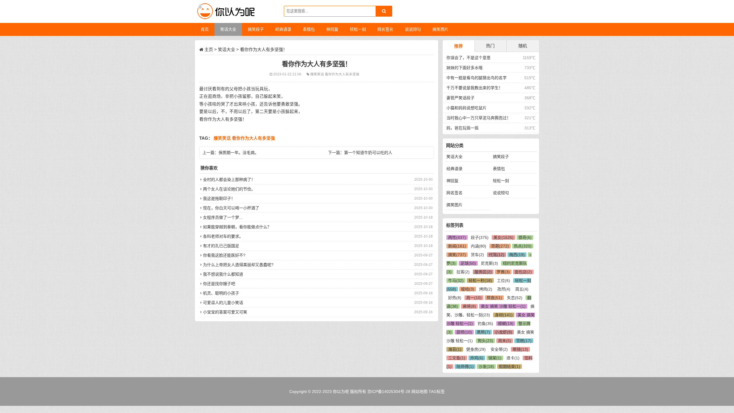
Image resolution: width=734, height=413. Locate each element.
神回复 (452, 180)
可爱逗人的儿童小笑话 (223, 302)
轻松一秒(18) (480, 280)
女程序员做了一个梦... (223, 217)
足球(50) (468, 263)
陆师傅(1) (465, 366)
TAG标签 (437, 391)
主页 (208, 49)
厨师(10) (464, 332)
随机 (522, 45)
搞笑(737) (457, 254)
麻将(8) (469, 306)
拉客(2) (463, 272)
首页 (205, 29)
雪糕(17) (524, 340)
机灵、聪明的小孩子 (221, 293)
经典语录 (454, 168)
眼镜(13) (520, 349)
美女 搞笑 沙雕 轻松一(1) (503, 306)
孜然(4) (503, 289)
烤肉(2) (485, 289)
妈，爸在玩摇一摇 (462, 128)
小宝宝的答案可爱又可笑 (225, 312)
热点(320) (523, 246)
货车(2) (477, 254)
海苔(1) (454, 349)
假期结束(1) (509, 366)
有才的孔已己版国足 (221, 245)
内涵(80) (478, 246)
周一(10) (474, 297)
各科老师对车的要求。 (223, 236)
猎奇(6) (525, 237)
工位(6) (503, 280)
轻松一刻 (501, 180)
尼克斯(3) (489, 263)
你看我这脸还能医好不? (224, 255)
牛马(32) (456, 280)
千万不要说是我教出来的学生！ (474, 87)
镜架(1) (494, 358)
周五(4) (521, 289)
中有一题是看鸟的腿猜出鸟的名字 (476, 77)
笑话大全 (226, 49)
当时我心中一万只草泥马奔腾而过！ (478, 118)
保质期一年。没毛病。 (238, 152)
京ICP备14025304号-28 (388, 391)
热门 (490, 45)
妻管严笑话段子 (460, 98)
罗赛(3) (503, 272)
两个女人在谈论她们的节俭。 (229, 189)
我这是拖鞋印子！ (219, 198)
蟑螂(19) (506, 323)
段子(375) (480, 237)
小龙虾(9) (503, 332)
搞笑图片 (454, 204)
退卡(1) (513, 358)
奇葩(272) (500, 246)
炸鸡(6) (476, 358)
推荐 (458, 46)
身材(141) (504, 315)
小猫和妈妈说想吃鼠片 (466, 108)
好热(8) (454, 297)
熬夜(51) (494, 297)
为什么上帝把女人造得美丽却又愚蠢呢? (238, 264)
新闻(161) (457, 246)
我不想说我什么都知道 (223, 274)
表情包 (499, 168)
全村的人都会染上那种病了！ (229, 179)
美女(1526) (503, 237)
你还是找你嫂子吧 (219, 283)
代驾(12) (496, 254)
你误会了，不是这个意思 (468, 57)
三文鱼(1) (456, 358)
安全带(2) (499, 349)
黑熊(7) (483, 332)
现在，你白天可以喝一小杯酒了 (231, 208)
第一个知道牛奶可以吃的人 (368, 152)
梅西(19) (517, 254)
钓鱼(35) (485, 323)
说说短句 (501, 192)
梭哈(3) (467, 289)
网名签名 (454, 192)
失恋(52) (514, 297)
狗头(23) (485, 340)
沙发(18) (486, 366)
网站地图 (419, 391)
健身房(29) (476, 349)
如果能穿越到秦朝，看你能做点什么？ (237, 227)
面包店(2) (523, 272)
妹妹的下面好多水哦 (464, 67)
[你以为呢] (225, 11)
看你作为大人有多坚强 (342, 74)
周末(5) (504, 340)
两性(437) (457, 237)
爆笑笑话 (317, 74)
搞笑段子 (501, 156)
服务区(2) (483, 272)
